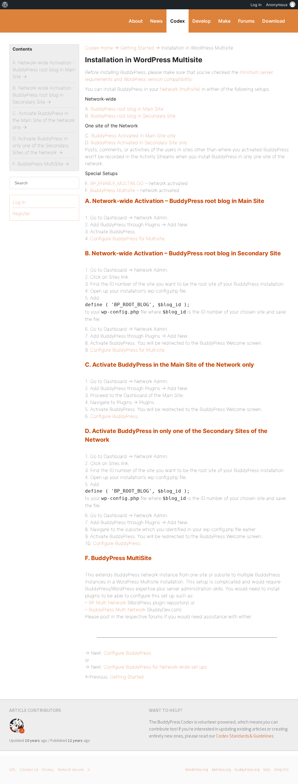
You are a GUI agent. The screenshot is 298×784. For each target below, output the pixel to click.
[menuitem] (5, 4)
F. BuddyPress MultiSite (118, 558)
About (136, 21)
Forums (246, 21)
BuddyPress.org (247, 769)
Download (273, 21)
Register (21, 213)
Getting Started (137, 48)
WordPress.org (196, 769)
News (156, 21)
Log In (19, 202)
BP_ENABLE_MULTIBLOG (116, 183)
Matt (267, 769)
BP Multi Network (107, 602)
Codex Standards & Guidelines (244, 736)
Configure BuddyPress (114, 416)
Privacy (48, 769)
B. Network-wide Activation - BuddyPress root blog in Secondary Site (44, 95)
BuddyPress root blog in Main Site (127, 109)
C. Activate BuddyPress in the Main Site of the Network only (169, 364)
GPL (12, 769)
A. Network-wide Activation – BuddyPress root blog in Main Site (174, 200)
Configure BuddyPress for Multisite (127, 238)
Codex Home (99, 48)
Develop (201, 21)
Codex (177, 21)
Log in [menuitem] (256, 4)
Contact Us (29, 769)
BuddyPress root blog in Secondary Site (133, 116)
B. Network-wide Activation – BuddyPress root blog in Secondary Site (183, 253)
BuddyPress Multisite (112, 190)
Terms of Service (70, 769)
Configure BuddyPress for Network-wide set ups (155, 667)
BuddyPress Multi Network (117, 609)
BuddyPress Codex (48, 21)
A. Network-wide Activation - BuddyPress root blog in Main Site (44, 69)
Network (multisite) (180, 89)
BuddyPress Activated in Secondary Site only (139, 142)
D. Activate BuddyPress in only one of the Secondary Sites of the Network (40, 145)
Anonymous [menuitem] (277, 4)
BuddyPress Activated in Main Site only (133, 135)
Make (224, 21)
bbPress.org (221, 769)
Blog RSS (281, 769)
